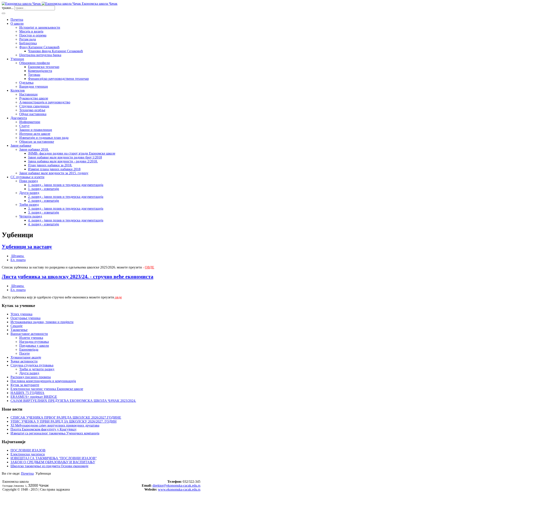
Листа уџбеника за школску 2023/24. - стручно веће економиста (77, 276)
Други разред (29, 193)
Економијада (28, 349)
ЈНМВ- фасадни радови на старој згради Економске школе (71, 153)
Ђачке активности (24, 361)
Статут (24, 126)
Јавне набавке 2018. (34, 149)
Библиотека (28, 43)
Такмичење (19, 330)
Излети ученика (31, 338)
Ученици (17, 59)
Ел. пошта (18, 260)
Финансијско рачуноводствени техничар (58, 78)
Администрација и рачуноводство (44, 102)
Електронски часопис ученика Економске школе (46, 389)
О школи (17, 23)
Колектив (17, 90)
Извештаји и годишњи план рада (43, 137)
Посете (24, 353)
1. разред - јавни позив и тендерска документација (65, 185)
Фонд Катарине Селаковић (39, 47)
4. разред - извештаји (43, 224)
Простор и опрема (32, 35)
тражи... (8, 8)
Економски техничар (43, 67)
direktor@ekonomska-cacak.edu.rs (176, 485)
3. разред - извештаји (43, 212)
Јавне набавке (20, 145)
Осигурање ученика (25, 318)
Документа (18, 118)
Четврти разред (30, 216)
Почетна (16, 19)
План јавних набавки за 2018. (50, 165)
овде (118, 297)
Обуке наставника (32, 114)
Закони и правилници (35, 130)
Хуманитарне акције (25, 357)
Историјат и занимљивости (39, 27)
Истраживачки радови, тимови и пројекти (42, 322)
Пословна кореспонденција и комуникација (43, 381)
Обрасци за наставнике (36, 141)
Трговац (34, 75)
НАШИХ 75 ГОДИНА (27, 393)
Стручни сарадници (34, 106)
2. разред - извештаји (43, 200)
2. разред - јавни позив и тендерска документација (65, 197)
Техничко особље (32, 110)
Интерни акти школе (34, 134)
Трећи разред (29, 204)
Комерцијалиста (40, 71)
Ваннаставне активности (29, 334)
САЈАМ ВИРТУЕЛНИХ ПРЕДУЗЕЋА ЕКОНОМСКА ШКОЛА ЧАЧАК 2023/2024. (73, 400)
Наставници (28, 94)
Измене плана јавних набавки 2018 (54, 169)
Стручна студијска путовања (31, 365)
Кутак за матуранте (24, 385)
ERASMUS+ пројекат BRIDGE (33, 397)
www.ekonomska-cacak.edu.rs (179, 489)
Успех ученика (21, 314)
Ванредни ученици (33, 86)
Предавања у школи (34, 345)
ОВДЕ (149, 267)
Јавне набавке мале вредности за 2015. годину (53, 173)
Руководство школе (33, 98)
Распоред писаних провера (30, 377)
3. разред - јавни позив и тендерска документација (65, 208)
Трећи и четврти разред (36, 369)
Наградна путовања (34, 341)
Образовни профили (34, 63)
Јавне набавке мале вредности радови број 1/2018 (65, 157)
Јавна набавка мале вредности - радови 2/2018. (63, 161)
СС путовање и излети (27, 177)
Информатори (29, 122)
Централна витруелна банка (40, 55)
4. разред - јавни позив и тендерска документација (65, 220)
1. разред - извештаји (43, 189)
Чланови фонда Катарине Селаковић (55, 51)
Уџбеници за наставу (27, 246)
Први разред (28, 181)
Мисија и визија (31, 31)
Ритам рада (27, 39)
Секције (16, 326)
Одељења (26, 82)
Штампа (17, 256)
